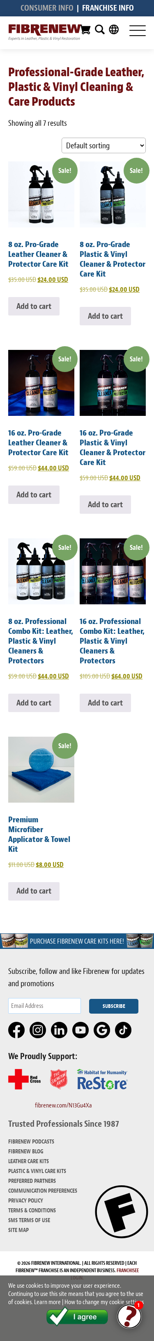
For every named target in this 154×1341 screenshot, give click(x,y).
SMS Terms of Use (29, 1220)
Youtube (81, 1030)
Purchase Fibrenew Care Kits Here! (77, 941)
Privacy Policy (25, 1200)
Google (102, 1030)
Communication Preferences (42, 1190)
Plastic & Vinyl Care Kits (37, 1171)
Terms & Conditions (32, 1210)
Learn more (47, 1302)
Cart (84, 29)
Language (114, 29)
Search (100, 29)
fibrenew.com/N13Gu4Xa (63, 1105)
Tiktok (123, 1030)
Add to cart (33, 306)
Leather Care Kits (28, 1161)
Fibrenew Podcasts (31, 1141)
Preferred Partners (32, 1181)
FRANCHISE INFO (108, 8)
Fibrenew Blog (26, 1151)
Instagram (38, 1030)
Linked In (59, 1030)
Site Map (18, 1230)
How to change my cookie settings (104, 1302)
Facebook (16, 1030)
